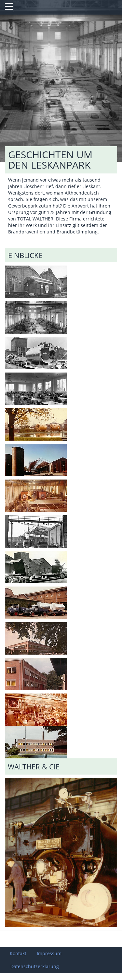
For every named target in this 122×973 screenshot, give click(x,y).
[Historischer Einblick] (36, 285)
